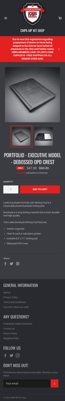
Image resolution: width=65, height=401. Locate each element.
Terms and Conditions (14, 302)
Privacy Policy (10, 297)
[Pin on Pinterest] (18, 263)
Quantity (8, 182)
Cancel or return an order (16, 307)
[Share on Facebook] (5, 263)
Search (6, 292)
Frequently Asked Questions (17, 323)
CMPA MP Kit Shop (32, 30)
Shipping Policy (11, 338)
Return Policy (10, 333)
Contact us (9, 328)
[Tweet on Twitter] (12, 263)
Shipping (21, 173)
